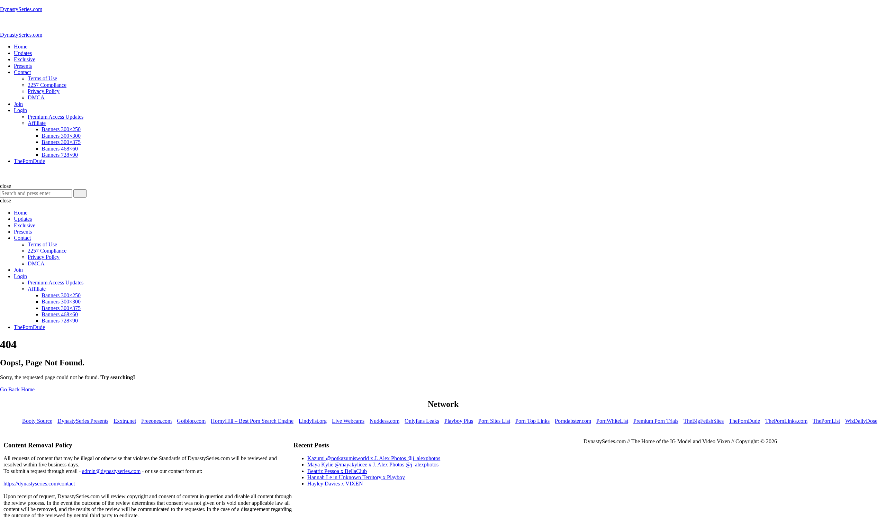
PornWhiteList (612, 421)
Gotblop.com (191, 421)
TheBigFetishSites (704, 421)
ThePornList (826, 421)
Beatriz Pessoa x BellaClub (337, 471)
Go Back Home (17, 389)
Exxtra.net (125, 421)
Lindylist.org (313, 421)
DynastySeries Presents (82, 421)
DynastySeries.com (21, 9)
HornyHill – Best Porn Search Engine (252, 421)
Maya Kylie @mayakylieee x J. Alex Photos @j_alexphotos (373, 464)
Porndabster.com (573, 421)
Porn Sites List (494, 421)
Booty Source (37, 421)
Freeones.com (156, 421)
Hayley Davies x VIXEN (335, 483)
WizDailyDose (861, 421)
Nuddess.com (384, 421)
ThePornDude (744, 421)
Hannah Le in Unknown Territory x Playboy (356, 477)
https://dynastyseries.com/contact (39, 483)
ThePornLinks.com (786, 421)
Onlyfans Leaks (422, 421)
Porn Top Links (532, 421)
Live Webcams (348, 421)
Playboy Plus (458, 421)
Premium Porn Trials (655, 421)
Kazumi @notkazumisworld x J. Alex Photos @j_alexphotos (373, 458)
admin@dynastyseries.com (111, 471)
